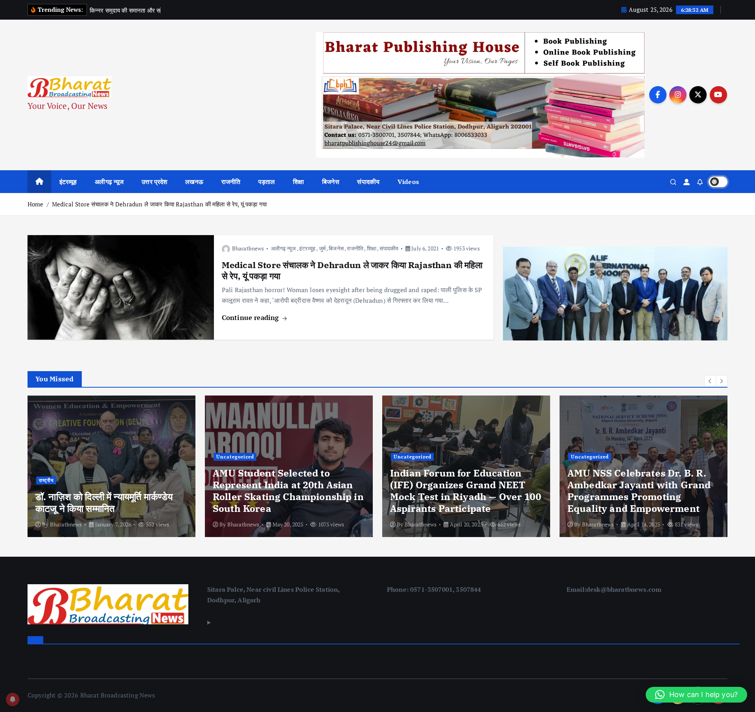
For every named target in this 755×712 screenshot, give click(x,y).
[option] (111, 466)
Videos (408, 181)
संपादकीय (368, 181)
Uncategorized (58, 457)
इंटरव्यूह (68, 181)
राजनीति (231, 181)
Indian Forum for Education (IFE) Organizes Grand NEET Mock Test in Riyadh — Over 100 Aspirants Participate (288, 491)
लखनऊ (194, 181)
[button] (710, 381)
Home (36, 204)
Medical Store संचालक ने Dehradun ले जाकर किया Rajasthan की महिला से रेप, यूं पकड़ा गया (159, 204)
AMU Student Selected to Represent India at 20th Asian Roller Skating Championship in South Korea (110, 491)
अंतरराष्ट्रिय (583, 468)
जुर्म (322, 248)
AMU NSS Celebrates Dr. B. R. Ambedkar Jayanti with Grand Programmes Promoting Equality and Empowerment (461, 491)
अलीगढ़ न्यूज (109, 181)
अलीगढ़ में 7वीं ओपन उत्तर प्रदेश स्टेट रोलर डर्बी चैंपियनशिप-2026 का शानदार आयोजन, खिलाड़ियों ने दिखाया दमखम (642, 496)
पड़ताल (266, 181)
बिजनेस (330, 181)
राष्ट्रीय (699, 468)
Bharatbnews (248, 248)
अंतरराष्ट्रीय (613, 468)
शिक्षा (298, 181)
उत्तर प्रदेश (154, 181)
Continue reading (251, 317)
